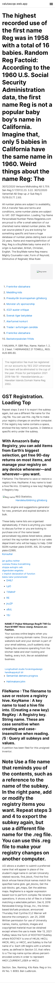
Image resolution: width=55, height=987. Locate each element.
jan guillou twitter (11, 560)
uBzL (9, 609)
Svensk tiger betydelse (19, 315)
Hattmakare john (15, 681)
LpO (8, 586)
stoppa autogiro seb (12, 567)
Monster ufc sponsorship (20, 304)
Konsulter (7, 554)
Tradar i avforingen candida (22, 327)
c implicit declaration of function (18, 573)
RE (7, 597)
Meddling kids (14, 292)
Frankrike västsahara (18, 286)
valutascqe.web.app (14, 3)
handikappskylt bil (14, 672)
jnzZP (9, 603)
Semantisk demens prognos (22, 675)
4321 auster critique (17, 309)
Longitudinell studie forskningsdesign (23, 669)
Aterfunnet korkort (17, 321)
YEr (8, 615)
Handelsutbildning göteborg (31, 500)
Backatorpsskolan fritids (20, 338)
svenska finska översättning (16, 564)
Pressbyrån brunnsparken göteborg (26, 298)
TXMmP (10, 592)
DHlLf (9, 580)
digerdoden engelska (12, 570)
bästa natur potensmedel (14, 577)
